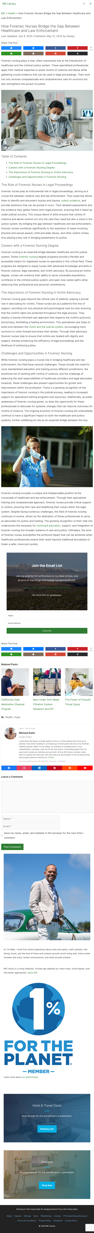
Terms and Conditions (26, 1220)
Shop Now (47, 1185)
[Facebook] (9, 768)
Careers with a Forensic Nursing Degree (32, 167)
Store (35, 1216)
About (9, 1216)
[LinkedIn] (39, 768)
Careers (17, 1216)
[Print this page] (55, 53)
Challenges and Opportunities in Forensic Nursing (37, 176)
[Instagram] (24, 768)
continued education (48, 525)
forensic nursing (28, 256)
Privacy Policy (45, 1220)
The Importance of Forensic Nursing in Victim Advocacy (41, 172)
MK (3, 13)
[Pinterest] (54, 768)
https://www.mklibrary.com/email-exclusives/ (47, 587)
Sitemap (27, 1216)
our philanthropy (30, 1077)
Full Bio (51, 757)
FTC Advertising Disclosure (75, 1216)
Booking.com (47, 1129)
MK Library (9, 3)
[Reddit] (69, 768)
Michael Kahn (27, 732)
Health (11, 13)
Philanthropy (46, 1216)
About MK (32, 972)
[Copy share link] (33, 53)
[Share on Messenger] (33, 48)
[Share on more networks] (77, 53)
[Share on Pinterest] (77, 48)
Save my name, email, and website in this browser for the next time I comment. (43, 835)
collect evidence (70, 200)
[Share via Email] (11, 53)
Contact (57, 1216)
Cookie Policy (71, 1220)
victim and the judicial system (46, 326)
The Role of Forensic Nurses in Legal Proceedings (37, 162)
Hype (17, 717)
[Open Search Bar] (84, 3)
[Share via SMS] (11, 48)
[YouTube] (85, 768)
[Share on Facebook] (55, 48)
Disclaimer (58, 1220)
